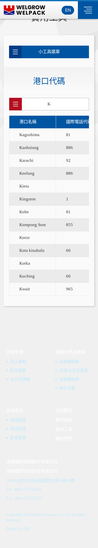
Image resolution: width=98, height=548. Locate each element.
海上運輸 (18, 361)
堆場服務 (18, 420)
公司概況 (63, 410)
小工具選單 (49, 51)
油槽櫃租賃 (69, 379)
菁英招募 (63, 420)
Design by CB (17, 529)
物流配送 (18, 429)
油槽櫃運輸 (69, 361)
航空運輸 (18, 370)
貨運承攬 (14, 352)
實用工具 (63, 429)
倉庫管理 (18, 438)
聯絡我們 (63, 438)
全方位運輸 (20, 379)
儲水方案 (67, 388)
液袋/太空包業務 (73, 370)
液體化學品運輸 (70, 352)
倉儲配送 (14, 410)
